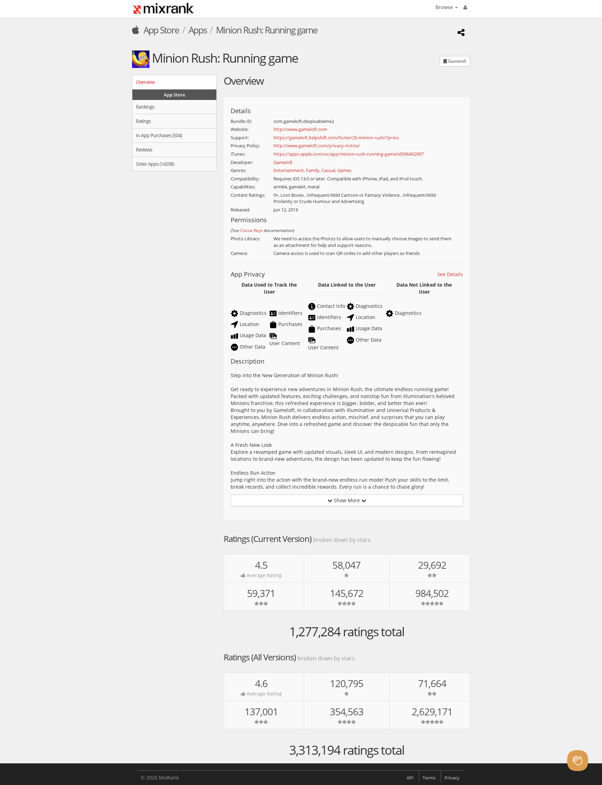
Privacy (452, 778)
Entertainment (288, 170)
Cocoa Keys (251, 230)
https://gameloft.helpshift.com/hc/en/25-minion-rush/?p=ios (336, 137)
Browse (444, 7)
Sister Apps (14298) (155, 164)
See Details (450, 274)
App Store (160, 30)
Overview (145, 82)
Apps (197, 30)
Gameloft (456, 61)
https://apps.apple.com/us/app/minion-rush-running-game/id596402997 (348, 154)
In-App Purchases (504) (159, 135)
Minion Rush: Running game (266, 30)
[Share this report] (460, 32)
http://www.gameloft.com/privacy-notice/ (316, 145)
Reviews (144, 149)
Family (312, 170)
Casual (328, 170)
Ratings (143, 121)
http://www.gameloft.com (300, 129)
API (410, 778)
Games (344, 170)
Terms (429, 778)
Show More (346, 500)
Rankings (145, 106)
